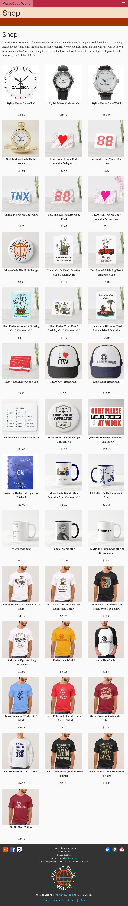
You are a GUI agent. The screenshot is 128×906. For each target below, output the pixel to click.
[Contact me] (122, 849)
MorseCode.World (16, 3)
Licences (58, 900)
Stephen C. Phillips (64, 894)
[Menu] (123, 3)
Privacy (44, 900)
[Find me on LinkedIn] (108, 849)
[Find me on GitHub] (115, 849)
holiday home (70, 858)
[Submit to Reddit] (6, 849)
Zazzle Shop (115, 42)
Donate (71, 900)
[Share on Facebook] (13, 849)
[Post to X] (20, 849)
